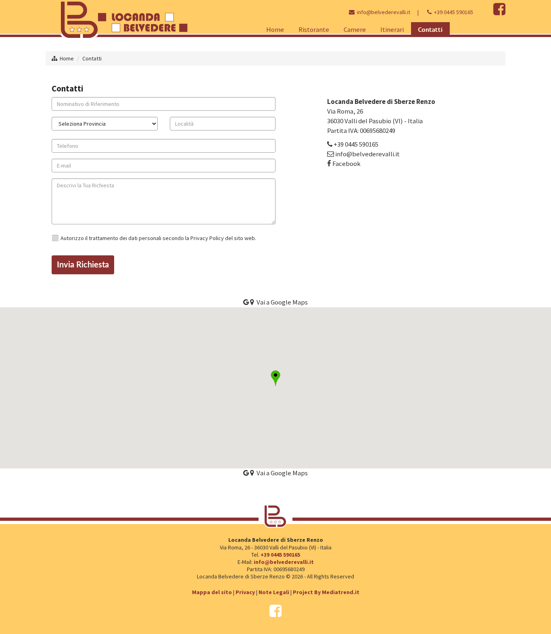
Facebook (346, 163)
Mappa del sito (212, 592)
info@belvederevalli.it (383, 12)
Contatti (92, 58)
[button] (275, 378)
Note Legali (274, 592)
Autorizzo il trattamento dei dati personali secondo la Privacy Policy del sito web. (158, 238)
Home (67, 58)
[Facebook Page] (499, 12)
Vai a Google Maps (281, 472)
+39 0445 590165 (453, 12)
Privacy (245, 592)
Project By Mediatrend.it (326, 592)
